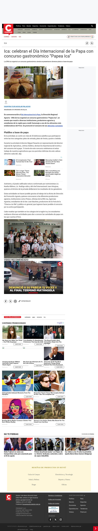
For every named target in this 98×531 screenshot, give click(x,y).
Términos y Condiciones (55, 495)
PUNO (24, 32)
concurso (39, 317)
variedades (27, 317)
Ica (5, 43)
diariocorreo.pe (76, 526)
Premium (83, 512)
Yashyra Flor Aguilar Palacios (17, 106)
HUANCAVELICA (48, 29)
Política (18, 26)
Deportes (35, 26)
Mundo (29, 26)
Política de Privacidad (54, 499)
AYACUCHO (27, 29)
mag (31, 529)
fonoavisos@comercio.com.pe (31, 504)
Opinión (83, 505)
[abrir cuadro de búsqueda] (92, 26)
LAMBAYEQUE (83, 29)
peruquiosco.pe (23, 529)
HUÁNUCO (64, 29)
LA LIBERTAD (75, 29)
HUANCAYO (57, 29)
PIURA (19, 32)
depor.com (56, 526)
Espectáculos (52, 26)
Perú (23, 26)
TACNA (29, 32)
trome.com (65, 526)
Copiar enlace (26, 301)
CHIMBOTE (34, 29)
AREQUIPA (20, 29)
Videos (68, 26)
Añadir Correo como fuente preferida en (80, 36)
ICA (69, 29)
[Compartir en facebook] (87, 43)
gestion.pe (46, 526)
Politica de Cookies (53, 503)
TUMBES (35, 32)
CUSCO (41, 29)
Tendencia (61, 26)
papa (33, 317)
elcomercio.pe (22, 526)
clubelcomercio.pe (35, 526)
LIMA (90, 29)
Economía (43, 26)
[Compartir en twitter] (92, 43)
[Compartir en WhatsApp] (15, 301)
